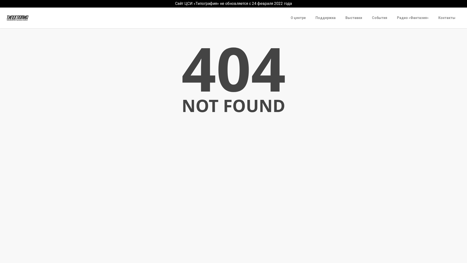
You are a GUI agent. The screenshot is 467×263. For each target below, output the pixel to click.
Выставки (353, 18)
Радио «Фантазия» (413, 18)
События (379, 18)
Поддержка (325, 18)
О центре (298, 18)
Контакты (446, 18)
